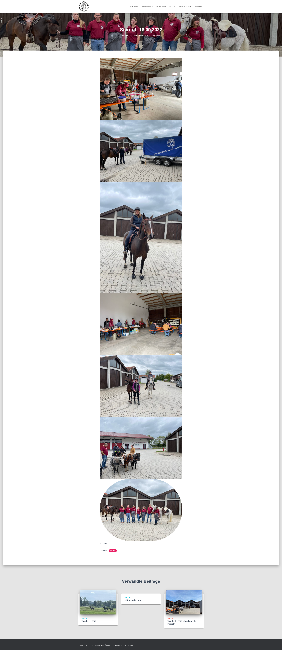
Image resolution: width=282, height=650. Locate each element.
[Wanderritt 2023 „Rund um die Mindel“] (184, 602)
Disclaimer (117, 645)
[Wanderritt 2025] (98, 602)
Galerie (172, 6)
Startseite (134, 6)
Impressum (129, 645)
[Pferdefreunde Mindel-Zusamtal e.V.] (84, 6)
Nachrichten (161, 6)
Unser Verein (146, 6)
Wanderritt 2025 (89, 621)
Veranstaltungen (184, 6)
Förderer (198, 6)
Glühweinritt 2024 (132, 600)
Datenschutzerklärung (101, 645)
